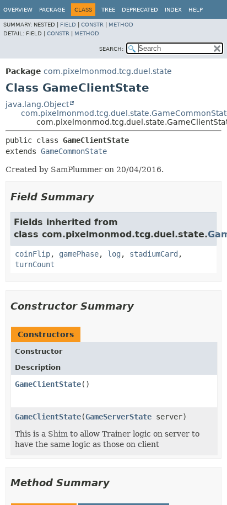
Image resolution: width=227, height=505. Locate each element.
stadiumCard (153, 253)
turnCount (35, 264)
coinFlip (32, 253)
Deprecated (140, 10)
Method (121, 25)
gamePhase (79, 253)
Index (173, 10)
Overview (18, 10)
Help (195, 10)
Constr (92, 25)
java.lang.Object (37, 104)
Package (52, 10)
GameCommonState (74, 151)
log (114, 253)
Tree (108, 10)
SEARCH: (111, 49)
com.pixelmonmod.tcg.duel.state (108, 71)
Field (68, 25)
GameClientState (48, 384)
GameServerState (118, 416)
